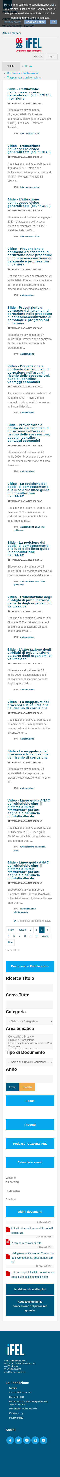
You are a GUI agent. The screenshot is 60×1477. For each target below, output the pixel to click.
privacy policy (12, 22)
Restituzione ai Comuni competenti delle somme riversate (28, 1402)
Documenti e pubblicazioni (22, 73)
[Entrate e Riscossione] (30, 1040)
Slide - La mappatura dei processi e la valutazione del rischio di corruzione (28, 754)
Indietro (22, 929)
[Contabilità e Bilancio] (30, 1036)
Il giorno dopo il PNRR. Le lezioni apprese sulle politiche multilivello (32, 1274)
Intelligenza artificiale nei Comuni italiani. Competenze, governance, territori (32, 1258)
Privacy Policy (16, 1418)
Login (51, 56)
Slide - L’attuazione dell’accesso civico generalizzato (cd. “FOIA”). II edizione (30, 93)
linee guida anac (28, 909)
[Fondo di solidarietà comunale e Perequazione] (30, 1043)
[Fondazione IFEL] (30, 44)
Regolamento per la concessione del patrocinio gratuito (30, 1306)
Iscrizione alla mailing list (30, 1289)
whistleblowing (27, 847)
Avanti (45, 936)
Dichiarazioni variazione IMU (23, 1408)
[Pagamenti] (30, 1046)
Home (28, 66)
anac (37, 527)
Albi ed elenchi (11, 33)
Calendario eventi (30, 1162)
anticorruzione (27, 295)
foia (22, 133)
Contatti (13, 1388)
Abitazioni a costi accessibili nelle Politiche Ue (32, 1230)
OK (54, 22)
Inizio (11, 929)
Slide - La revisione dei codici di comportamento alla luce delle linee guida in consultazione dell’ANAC (28, 549)
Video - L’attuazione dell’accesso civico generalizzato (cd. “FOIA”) (29, 149)
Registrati (38, 56)
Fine (10, 942)
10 (36, 936)
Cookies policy (16, 1413)
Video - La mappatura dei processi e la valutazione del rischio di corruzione (28, 705)
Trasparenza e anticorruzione (26, 103)
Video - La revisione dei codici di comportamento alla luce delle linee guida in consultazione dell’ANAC (28, 490)
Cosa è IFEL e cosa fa (20, 1392)
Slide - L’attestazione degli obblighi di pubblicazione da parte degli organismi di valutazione (30, 654)
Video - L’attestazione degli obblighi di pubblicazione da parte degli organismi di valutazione (30, 601)
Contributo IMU (16, 1397)
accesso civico (32, 133)
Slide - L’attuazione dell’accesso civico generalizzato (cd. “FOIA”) (29, 202)
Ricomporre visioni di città (26, 1243)
